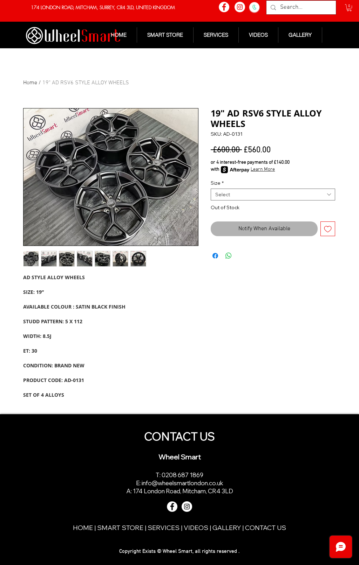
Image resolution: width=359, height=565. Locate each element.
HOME (83, 528)
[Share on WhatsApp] (228, 256)
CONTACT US (265, 528)
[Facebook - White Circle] (224, 7)
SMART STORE (120, 528)
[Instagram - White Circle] (240, 7)
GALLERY (227, 528)
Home (30, 82)
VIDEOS (197, 528)
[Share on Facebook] (215, 256)
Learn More (263, 169)
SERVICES (164, 528)
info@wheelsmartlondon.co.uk (182, 483)
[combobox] (273, 194)
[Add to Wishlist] (327, 228)
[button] (349, 7)
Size (217, 183)
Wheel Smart (179, 456)
